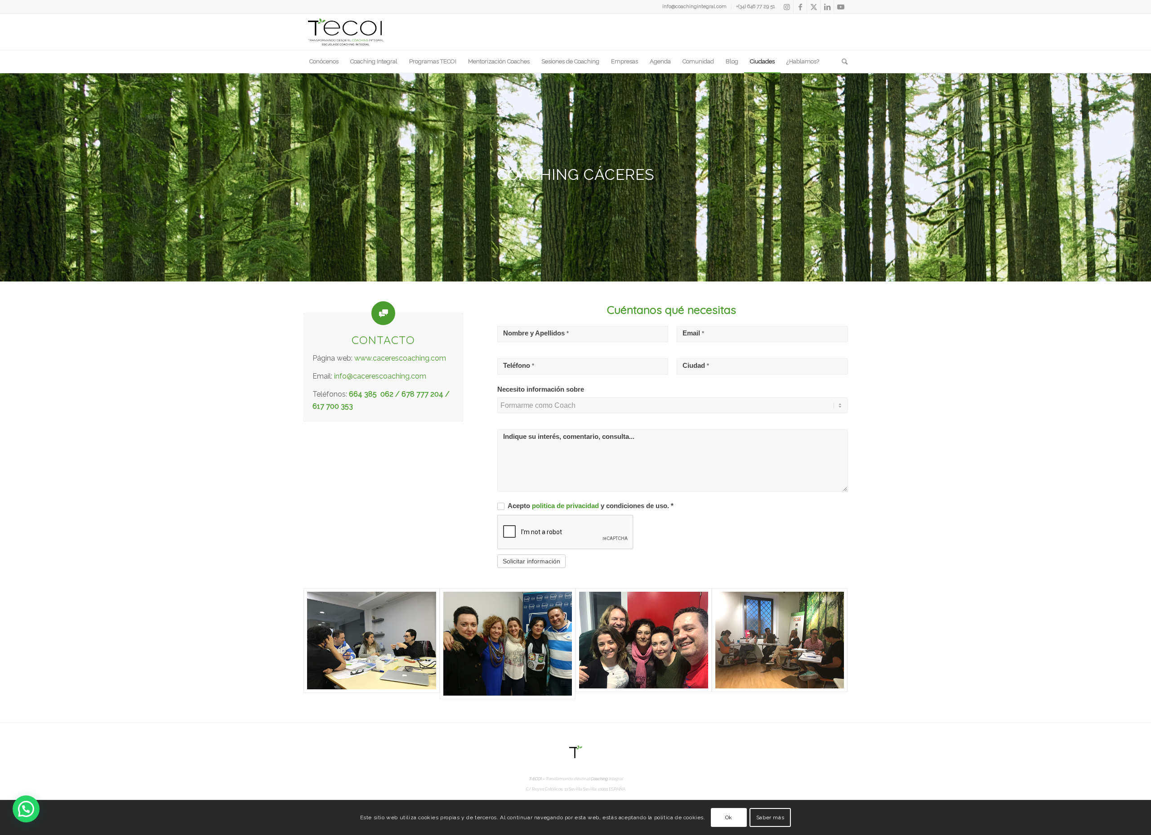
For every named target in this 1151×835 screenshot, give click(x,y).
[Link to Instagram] (786, 6)
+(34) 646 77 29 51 (755, 6)
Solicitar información (531, 561)
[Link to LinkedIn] (827, 6)
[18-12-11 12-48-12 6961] (780, 644)
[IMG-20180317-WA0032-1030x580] (508, 644)
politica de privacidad (566, 505)
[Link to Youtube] (841, 6)
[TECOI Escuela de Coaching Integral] (345, 32)
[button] (26, 808)
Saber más (770, 817)
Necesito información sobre (540, 389)
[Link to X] (813, 6)
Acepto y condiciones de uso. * (590, 505)
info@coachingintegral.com (694, 6)
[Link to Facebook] (800, 6)
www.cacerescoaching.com (400, 358)
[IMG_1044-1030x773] (371, 644)
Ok (728, 817)
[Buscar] (842, 61)
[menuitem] (695, 6)
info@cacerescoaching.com (380, 376)
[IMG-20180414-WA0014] (644, 644)
